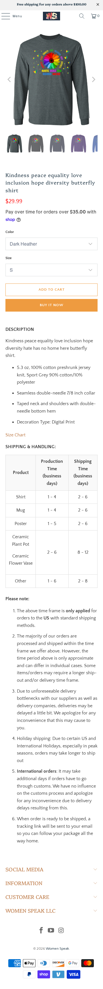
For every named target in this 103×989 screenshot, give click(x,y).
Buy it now (52, 305)
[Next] (93, 79)
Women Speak (57, 949)
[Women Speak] (51, 16)
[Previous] (9, 79)
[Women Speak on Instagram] (61, 931)
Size (8, 258)
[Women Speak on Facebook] (41, 931)
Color (9, 232)
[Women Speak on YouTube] (51, 931)
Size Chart (15, 435)
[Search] (81, 16)
